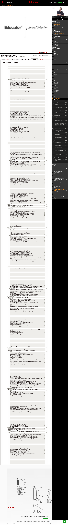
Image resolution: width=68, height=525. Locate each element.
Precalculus (10, 477)
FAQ (31, 521)
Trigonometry (10, 476)
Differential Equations (11, 489)
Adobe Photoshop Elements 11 (38, 513)
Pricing (50, 2)
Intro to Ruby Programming (37, 472)
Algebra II (9, 474)
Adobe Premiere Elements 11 (38, 509)
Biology (5, 5)
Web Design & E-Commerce (37, 473)
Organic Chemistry (20, 474)
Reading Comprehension (51, 496)
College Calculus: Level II (12, 486)
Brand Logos (43, 521)
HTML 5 (34, 471)
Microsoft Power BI (36, 495)
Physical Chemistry (20, 476)
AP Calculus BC (10, 480)
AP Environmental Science (21, 492)
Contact (24, 521)
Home (2, 5)
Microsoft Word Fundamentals (38, 498)
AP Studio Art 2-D (50, 483)
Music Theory (49, 501)
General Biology (19, 490)
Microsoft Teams (36, 497)
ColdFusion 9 (35, 510)
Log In (55, 2)
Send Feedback (45, 55)
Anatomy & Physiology (21, 489)
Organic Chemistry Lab (21, 475)
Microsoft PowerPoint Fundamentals (39, 496)
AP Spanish (49, 486)
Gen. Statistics (10, 482)
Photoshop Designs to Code (38, 504)
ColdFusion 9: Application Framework (39, 511)
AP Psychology (49, 481)
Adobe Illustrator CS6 (36, 507)
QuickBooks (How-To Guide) (38, 487)
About (18, 521)
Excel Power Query (36, 489)
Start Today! (45, 518)
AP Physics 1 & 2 (20, 480)
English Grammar (49, 489)
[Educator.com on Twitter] (50, 521)
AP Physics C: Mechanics (21, 481)
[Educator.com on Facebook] (49, 521)
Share (40, 55)
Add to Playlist (34, 55)
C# (33, 482)
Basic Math (10, 470)
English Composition (50, 491)
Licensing (28, 521)
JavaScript (35, 479)
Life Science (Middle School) (21, 487)
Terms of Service (50, 523)
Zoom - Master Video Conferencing (39, 500)
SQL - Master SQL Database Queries (39, 499)
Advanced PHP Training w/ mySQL (38, 481)
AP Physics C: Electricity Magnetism (23, 484)
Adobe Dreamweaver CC (37, 501)
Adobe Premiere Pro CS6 (37, 508)
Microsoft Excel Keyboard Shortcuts (39, 492)
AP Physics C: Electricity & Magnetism (23, 482)
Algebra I (9, 472)
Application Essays (50, 492)
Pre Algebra (10, 471)
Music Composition (50, 500)
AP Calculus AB (10, 479)
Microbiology (19, 493)
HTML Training (35, 470)
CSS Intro (35, 476)
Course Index (58, 523)
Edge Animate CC (36, 505)
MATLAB (34, 488)
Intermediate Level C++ (37, 475)
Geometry (10, 475)
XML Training (35, 484)
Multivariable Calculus (11, 487)
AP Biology (19, 491)
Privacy (55, 523)
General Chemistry (20, 470)
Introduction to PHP (36, 480)
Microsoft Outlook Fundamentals (38, 494)
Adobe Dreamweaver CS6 (37, 502)
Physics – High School (24, 479)
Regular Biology (19, 488)
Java (34, 477)
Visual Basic (35, 483)
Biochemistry (19, 473)
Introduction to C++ (36, 474)
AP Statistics (10, 481)
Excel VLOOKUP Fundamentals (38, 490)
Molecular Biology (20, 494)
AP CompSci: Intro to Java (37, 478)
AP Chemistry (19, 472)
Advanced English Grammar (51, 490)
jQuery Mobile (35, 506)
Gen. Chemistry (19, 471)
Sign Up (60, 2)
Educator (34, 2)
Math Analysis (10, 478)
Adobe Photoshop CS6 (37, 503)
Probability (10, 484)
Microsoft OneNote (36, 493)
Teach (21, 521)
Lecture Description (21, 56)
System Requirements (36, 521)
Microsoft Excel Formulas (37, 491)
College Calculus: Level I (12, 485)
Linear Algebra (10, 488)
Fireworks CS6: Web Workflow (38, 512)
